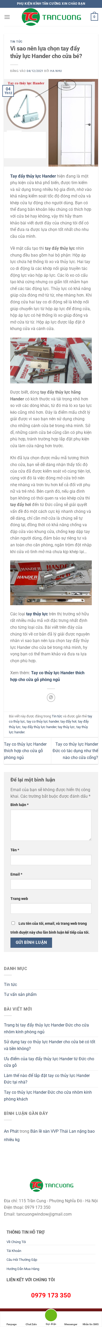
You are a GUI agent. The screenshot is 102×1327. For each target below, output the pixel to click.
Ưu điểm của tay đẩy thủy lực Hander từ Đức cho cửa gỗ (49, 1062)
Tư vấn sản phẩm (20, 994)
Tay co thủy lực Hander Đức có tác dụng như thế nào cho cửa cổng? (75, 751)
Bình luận (19, 805)
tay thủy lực (66, 727)
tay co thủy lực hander (43, 721)
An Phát (11, 1131)
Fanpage (11, 1324)
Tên (14, 850)
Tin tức (16, 41)
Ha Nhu (56, 71)
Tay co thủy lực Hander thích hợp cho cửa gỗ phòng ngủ (25, 751)
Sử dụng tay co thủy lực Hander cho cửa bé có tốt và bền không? (49, 1045)
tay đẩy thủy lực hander (39, 727)
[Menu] (7, 16)
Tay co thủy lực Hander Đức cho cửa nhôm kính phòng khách (48, 1096)
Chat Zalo (31, 1324)
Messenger (70, 1324)
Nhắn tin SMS (91, 1324)
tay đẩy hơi (68, 721)
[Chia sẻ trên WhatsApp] (51, 697)
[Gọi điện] (51, 1316)
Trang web (19, 899)
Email (16, 874)
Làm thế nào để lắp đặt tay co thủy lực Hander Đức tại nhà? (47, 1079)
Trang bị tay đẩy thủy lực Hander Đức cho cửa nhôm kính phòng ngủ (46, 1028)
